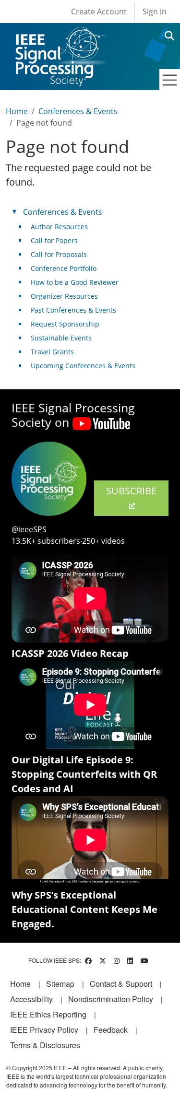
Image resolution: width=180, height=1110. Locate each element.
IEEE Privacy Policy (44, 1029)
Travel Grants (52, 351)
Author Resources (59, 226)
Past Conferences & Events (73, 310)
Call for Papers (54, 240)
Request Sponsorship (65, 323)
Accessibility (31, 999)
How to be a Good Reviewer (75, 282)
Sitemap (60, 983)
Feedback (111, 1029)
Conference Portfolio (63, 268)
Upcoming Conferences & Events (83, 365)
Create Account (99, 11)
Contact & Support (121, 983)
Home (17, 111)
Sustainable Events (61, 337)
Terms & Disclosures (45, 1045)
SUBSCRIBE (131, 490)
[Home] (60, 35)
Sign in (155, 11)
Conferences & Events (78, 111)
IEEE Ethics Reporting (48, 1014)
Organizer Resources (64, 296)
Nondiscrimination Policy (110, 999)
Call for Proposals (59, 254)
